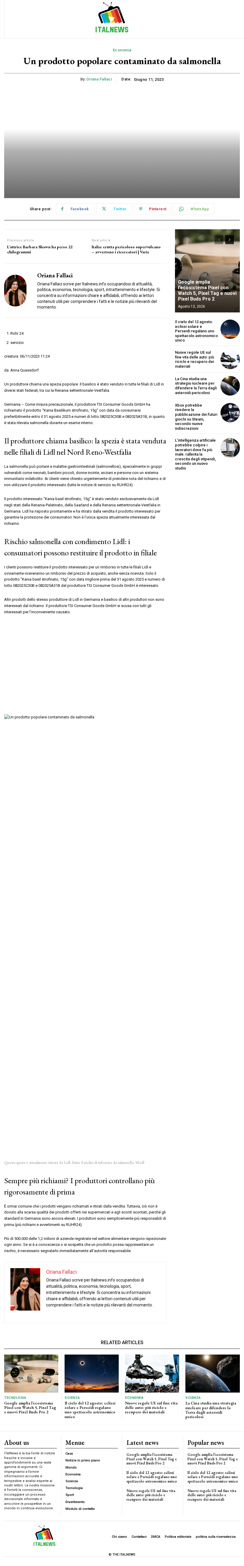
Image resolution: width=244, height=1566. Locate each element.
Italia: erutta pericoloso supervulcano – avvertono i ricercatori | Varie (126, 249)
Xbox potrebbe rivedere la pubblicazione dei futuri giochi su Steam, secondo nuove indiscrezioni (196, 417)
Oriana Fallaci (99, 79)
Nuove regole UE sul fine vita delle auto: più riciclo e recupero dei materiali (194, 359)
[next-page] (229, 239)
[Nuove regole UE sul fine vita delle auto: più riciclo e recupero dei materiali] (230, 359)
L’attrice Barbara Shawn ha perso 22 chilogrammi (39, 249)
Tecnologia (15, 1397)
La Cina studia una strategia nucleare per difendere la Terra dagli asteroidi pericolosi (196, 386)
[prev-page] (219, 239)
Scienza (72, 1397)
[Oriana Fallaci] (18, 291)
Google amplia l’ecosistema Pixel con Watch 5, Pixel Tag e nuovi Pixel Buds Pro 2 (207, 290)
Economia (122, 50)
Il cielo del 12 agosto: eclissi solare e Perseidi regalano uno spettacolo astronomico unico (196, 331)
